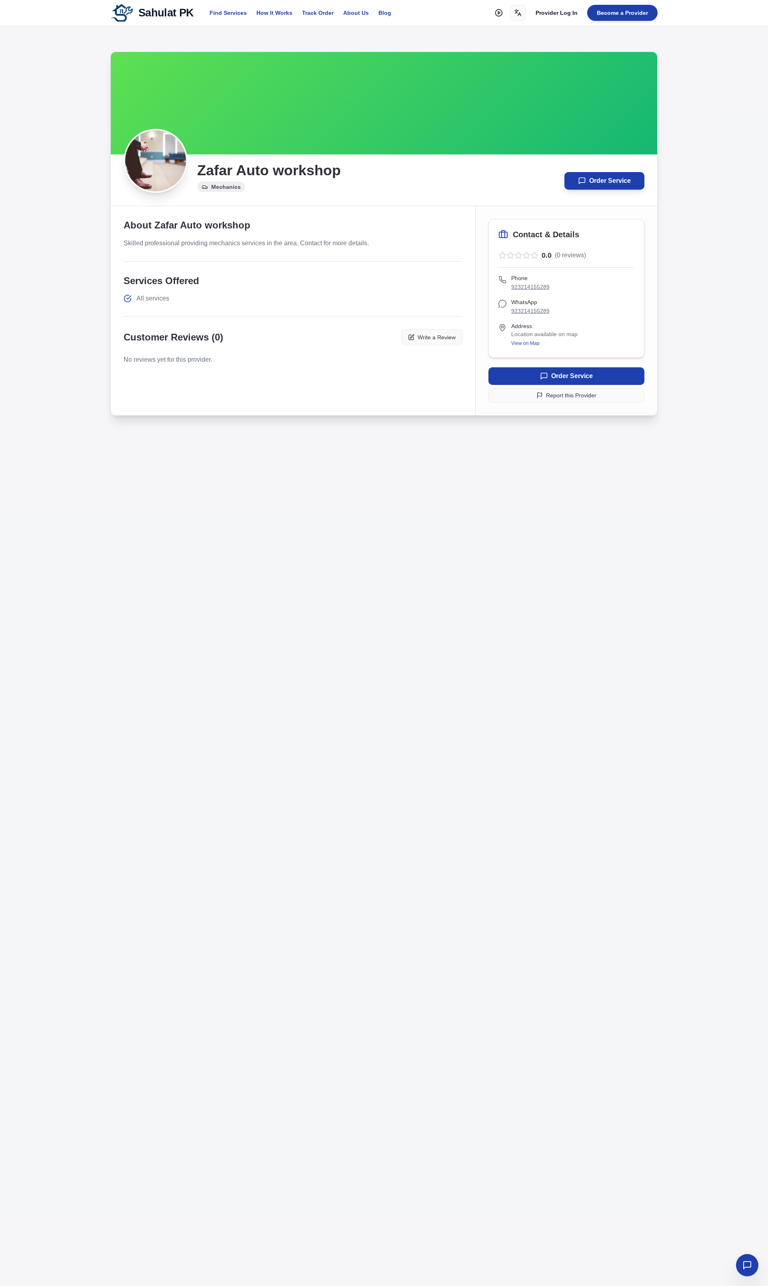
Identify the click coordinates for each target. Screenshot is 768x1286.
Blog (384, 13)
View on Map (525, 343)
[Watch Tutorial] (499, 13)
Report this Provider (571, 395)
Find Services (228, 13)
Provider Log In (557, 13)
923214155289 (530, 287)
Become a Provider (622, 13)
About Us (356, 13)
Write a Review (437, 337)
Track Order (318, 13)
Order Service (610, 180)
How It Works (274, 13)
